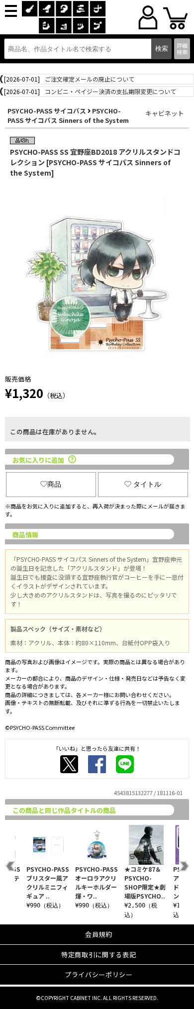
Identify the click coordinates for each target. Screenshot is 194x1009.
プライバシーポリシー (99, 974)
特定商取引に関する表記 (98, 954)
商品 (54, 484)
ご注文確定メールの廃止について (89, 79)
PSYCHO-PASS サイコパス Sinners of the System (68, 115)
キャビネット (164, 113)
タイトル (147, 484)
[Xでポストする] (69, 764)
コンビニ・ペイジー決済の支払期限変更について (110, 91)
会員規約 (98, 934)
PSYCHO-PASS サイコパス (46, 110)
